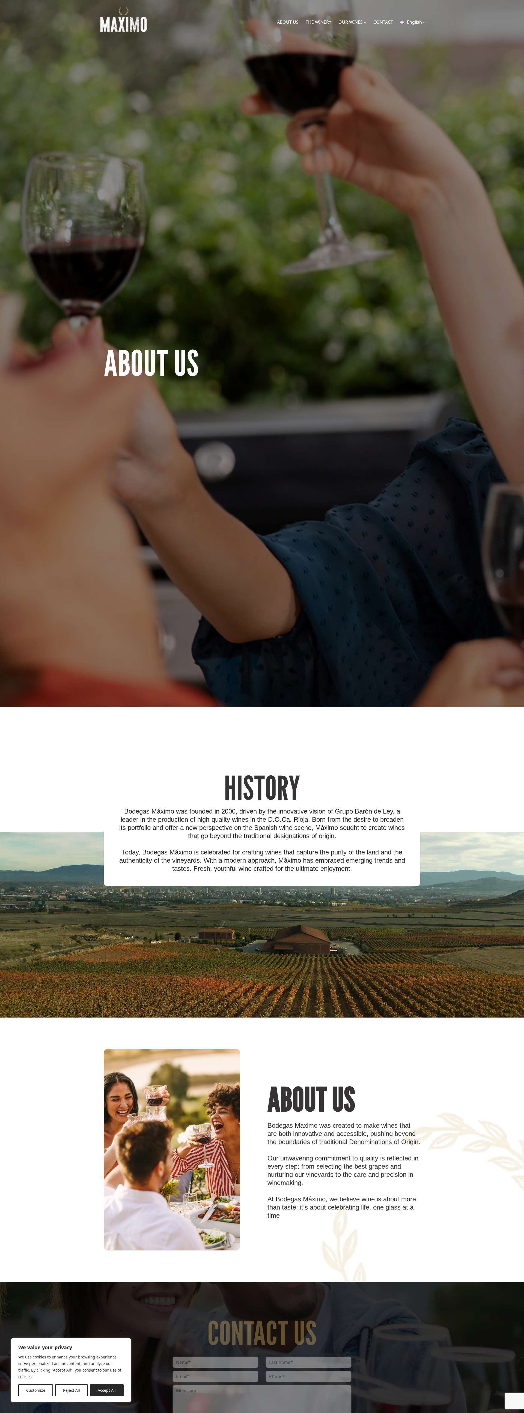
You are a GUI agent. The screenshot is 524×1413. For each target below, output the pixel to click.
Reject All (71, 1390)
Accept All (107, 1390)
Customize (35, 1390)
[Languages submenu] (424, 22)
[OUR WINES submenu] (365, 22)
